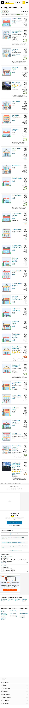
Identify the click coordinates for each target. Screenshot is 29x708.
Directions (18, 21)
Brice (16, 600)
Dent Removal (13, 613)
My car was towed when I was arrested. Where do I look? (13, 542)
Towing (13, 20)
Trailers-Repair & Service (19, 559)
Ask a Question (15, 534)
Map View (5, 11)
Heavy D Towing (16, 18)
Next (21, 489)
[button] (27, 2)
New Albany (17, 599)
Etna (9, 600)
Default (24, 11)
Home (2, 483)
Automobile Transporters (22, 617)
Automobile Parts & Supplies (21, 84)
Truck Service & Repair (19, 34)
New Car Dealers (18, 436)
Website (13, 21)
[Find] (24, 2)
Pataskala (24, 599)
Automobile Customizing (3, 617)
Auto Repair (15, 483)
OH (5, 483)
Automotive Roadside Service (21, 350)
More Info (14, 22)
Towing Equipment (19, 20)
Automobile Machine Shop (4, 614)
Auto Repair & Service (19, 231)
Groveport (3, 600)
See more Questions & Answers (14, 550)
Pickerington (10, 599)
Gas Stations (22, 610)
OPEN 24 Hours (19, 14)
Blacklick (9, 483)
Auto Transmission (24, 613)
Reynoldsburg (4, 599)
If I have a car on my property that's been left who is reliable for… (14, 547)
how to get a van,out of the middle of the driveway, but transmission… (13, 538)
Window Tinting (14, 616)
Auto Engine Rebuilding (3, 611)
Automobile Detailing (3, 619)
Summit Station (24, 601)
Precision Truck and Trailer (6, 556)
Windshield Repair (14, 610)
